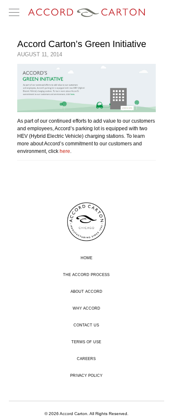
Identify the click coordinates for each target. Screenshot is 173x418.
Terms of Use (86, 342)
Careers (86, 359)
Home (86, 258)
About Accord (86, 291)
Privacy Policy (86, 375)
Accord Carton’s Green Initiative (81, 44)
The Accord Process (86, 275)
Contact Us (86, 325)
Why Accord (86, 308)
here (65, 151)
